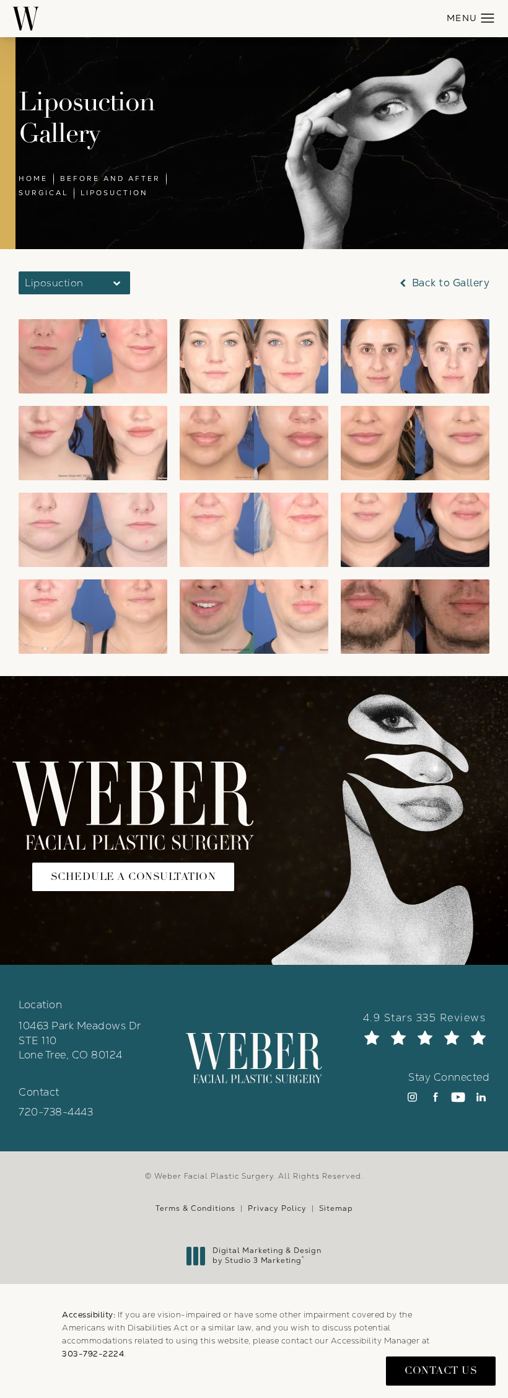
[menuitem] (412, 1097)
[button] (487, 19)
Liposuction (114, 192)
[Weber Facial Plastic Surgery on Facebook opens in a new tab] (435, 1097)
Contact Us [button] (441, 1370)
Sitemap (336, 1208)
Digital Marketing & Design (267, 1255)
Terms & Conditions (195, 1208)
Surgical (43, 192)
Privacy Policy (277, 1208)
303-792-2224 (93, 1353)
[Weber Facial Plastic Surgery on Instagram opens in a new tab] (412, 1097)
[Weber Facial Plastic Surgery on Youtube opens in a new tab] (458, 1097)
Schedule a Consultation (133, 876)
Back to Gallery (449, 283)
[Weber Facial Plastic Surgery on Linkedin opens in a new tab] (481, 1097)
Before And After (110, 178)
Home (33, 178)
